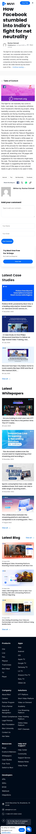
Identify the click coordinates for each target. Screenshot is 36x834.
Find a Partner (7, 706)
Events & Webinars (9, 752)
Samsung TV (23, 667)
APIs (3, 779)
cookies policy (6, 832)
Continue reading (18, 67)
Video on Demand (25, 702)
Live (3, 653)
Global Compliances (9, 717)
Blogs (4, 748)
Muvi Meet (6, 669)
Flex (3, 657)
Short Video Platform (26, 698)
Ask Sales (5, 736)
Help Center (22, 750)
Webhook (5, 791)
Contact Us (6, 732)
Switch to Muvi (7, 768)
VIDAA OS (22, 683)
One (3, 649)
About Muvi (6, 694)
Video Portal (22, 766)
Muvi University (8, 728)
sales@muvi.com (10, 809)
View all (5, 379)
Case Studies (7, 760)
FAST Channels (23, 729)
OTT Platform (23, 694)
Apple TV (21, 659)
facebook (29, 177)
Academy (21, 706)
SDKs (4, 783)
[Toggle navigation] (33, 3)
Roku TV (21, 679)
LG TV (20, 671)
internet (4, 177)
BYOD (4, 787)
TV (3, 673)
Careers (5, 698)
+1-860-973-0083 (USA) (13, 814)
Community (22, 754)
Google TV (22, 663)
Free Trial (25, 3)
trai (11, 177)
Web (19, 647)
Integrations (6, 795)
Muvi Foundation (8, 724)
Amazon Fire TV (24, 675)
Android (21, 651)
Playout (5, 661)
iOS (19, 655)
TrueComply (6, 665)
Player (4, 677)
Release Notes (23, 762)
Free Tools (6, 764)
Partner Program (8, 702)
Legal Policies (7, 720)
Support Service (24, 758)
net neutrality (19, 177)
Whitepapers (7, 756)
